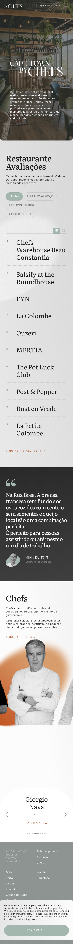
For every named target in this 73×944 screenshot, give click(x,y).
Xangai (10, 889)
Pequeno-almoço (40, 196)
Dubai (9, 872)
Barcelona (43, 878)
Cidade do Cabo (17, 894)
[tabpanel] (36, 806)
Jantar (14, 196)
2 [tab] (29, 833)
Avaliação (43, 857)
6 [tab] (42, 833)
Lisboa (10, 883)
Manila (41, 872)
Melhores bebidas (22, 205)
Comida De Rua (20, 214)
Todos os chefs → (21, 637)
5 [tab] (40, 833)
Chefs (40, 862)
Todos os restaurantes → (27, 451)
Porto (9, 878)
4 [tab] (36, 833)
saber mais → (37, 823)
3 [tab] (32, 833)
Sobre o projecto (48, 851)
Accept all (36, 930)
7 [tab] (44, 833)
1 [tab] (27, 833)
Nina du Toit (36, 557)
